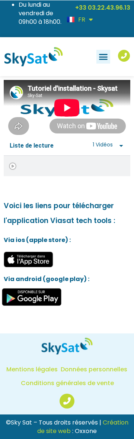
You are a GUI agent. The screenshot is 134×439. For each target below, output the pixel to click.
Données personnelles (94, 369)
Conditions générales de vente (67, 383)
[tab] (67, 166)
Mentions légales (32, 369)
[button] (103, 57)
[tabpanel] (67, 108)
